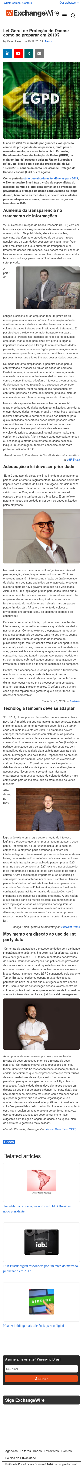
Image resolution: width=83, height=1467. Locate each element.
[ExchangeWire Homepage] (32, 13)
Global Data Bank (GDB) (61, 1129)
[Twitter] (7, 1411)
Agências (11, 1451)
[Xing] (28, 53)
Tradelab (74, 701)
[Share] (7, 53)
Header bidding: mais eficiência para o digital (33, 1325)
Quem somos (12, 3)
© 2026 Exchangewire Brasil (60, 1464)
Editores (25, 1451)
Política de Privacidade (20, 1458)
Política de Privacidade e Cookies (24, 1464)
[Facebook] (17, 1411)
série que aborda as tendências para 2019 (50, 178)
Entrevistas (51, 1451)
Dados (9, 1142)
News (48, 41)
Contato (27, 3)
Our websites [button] (68, 2)
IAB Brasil (73, 459)
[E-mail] (39, 53)
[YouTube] (18, 53)
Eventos (66, 1451)
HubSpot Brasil (70, 927)
